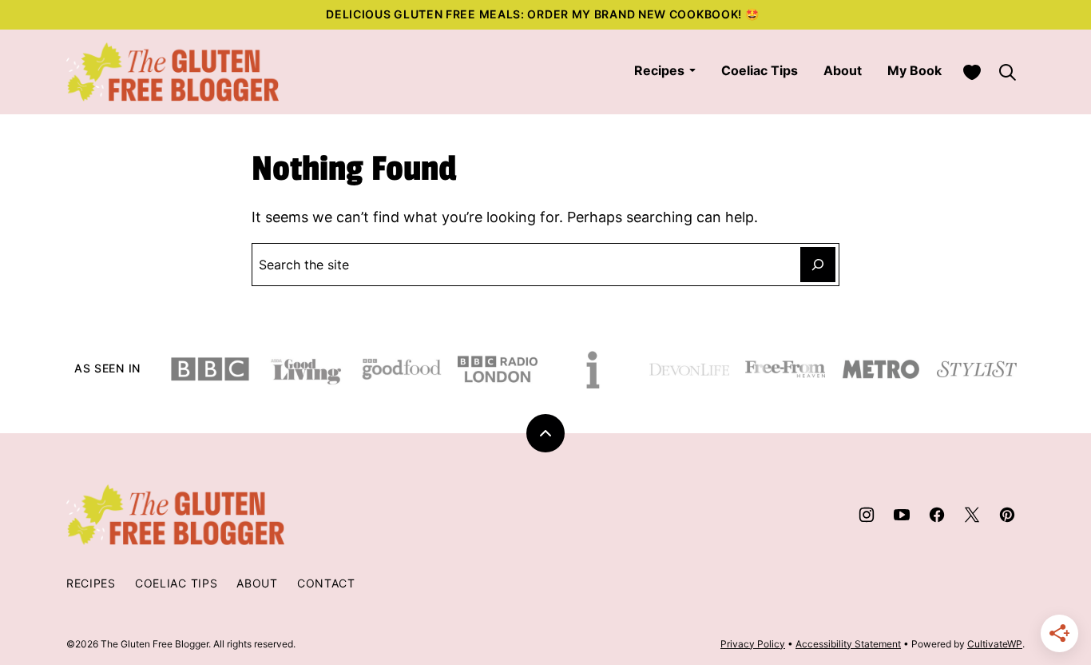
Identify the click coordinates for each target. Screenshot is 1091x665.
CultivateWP (994, 644)
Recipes (659, 70)
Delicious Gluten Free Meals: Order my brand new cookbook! (535, 14)
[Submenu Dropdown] (692, 70)
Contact (326, 583)
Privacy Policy (752, 644)
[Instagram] (866, 514)
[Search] (1007, 72)
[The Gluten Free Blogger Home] (173, 72)
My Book (914, 70)
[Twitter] (972, 514)
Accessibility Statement (848, 644)
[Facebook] (936, 514)
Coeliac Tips (759, 70)
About (842, 70)
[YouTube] (901, 514)
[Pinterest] (1007, 514)
